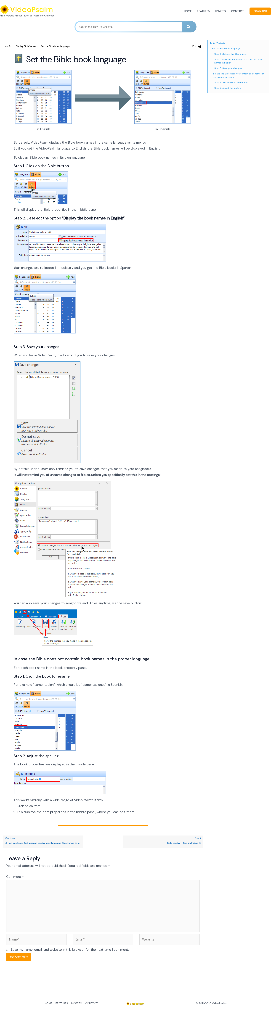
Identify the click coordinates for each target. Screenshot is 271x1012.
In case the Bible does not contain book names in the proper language (238, 75)
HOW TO (220, 11)
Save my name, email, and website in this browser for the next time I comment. (70, 949)
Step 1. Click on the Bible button (230, 54)
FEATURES (203, 11)
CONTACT (237, 11)
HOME (188, 11)
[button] (196, 46)
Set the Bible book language (226, 48)
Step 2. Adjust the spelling (227, 88)
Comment (15, 877)
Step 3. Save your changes (228, 68)
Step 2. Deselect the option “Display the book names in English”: (238, 61)
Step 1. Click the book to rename (231, 82)
